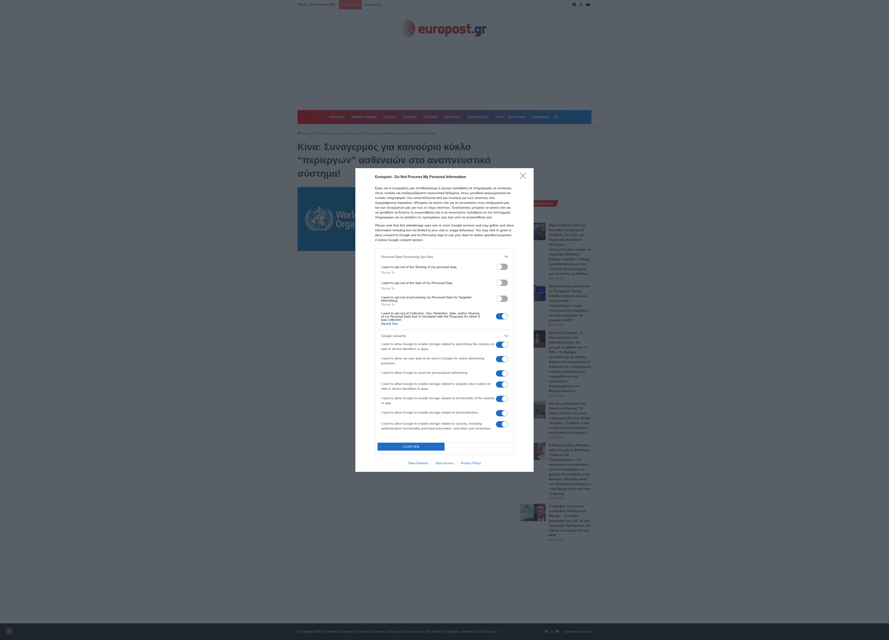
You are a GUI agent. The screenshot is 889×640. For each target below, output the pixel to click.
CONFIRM (411, 446)
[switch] (502, 267)
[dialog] (444, 320)
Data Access (444, 463)
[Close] (524, 177)
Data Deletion (418, 463)
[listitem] (444, 256)
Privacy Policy (471, 463)
